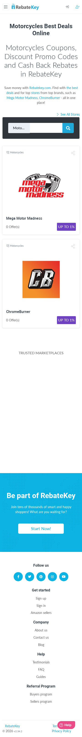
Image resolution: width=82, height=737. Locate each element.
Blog (41, 645)
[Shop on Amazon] (41, 391)
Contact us (41, 637)
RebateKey (12, 726)
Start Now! (41, 528)
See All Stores (70, 114)
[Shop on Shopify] (41, 456)
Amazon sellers (41, 613)
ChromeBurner (49, 98)
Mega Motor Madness (22, 98)
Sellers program (41, 701)
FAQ (41, 669)
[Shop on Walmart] (41, 369)
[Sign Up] (78, 7)
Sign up (41, 598)
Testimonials (41, 662)
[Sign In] (71, 6)
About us (41, 630)
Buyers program (41, 694)
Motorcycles (17, 152)
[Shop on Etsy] (41, 434)
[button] (73, 153)
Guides (41, 677)
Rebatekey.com (40, 88)
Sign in (41, 606)
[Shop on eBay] (41, 412)
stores (35, 93)
